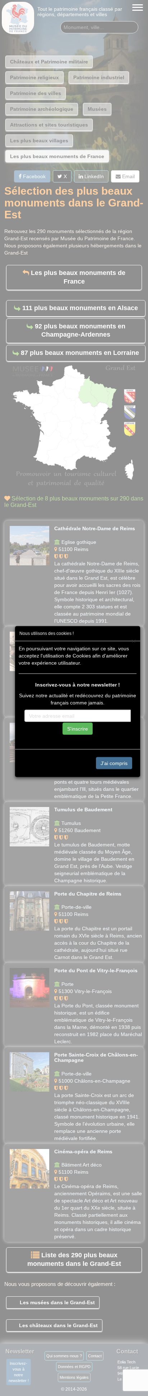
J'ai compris (114, 763)
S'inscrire (77, 728)
